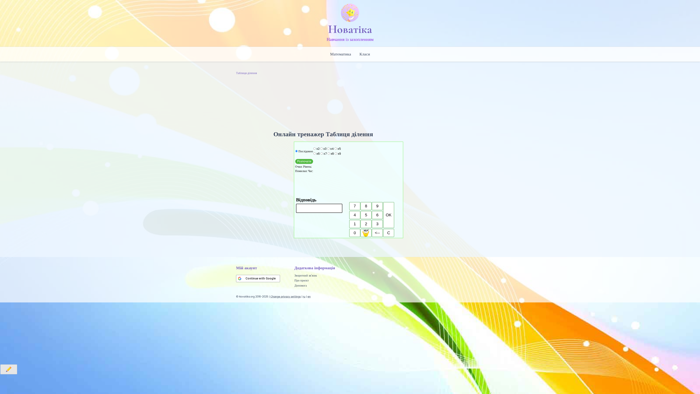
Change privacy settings (285, 296)
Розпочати (304, 161)
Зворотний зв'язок (305, 275)
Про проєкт (301, 280)
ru (304, 296)
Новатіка (350, 29)
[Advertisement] (350, 102)
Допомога (300, 285)
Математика (340, 54)
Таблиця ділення (246, 73)
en (309, 296)
